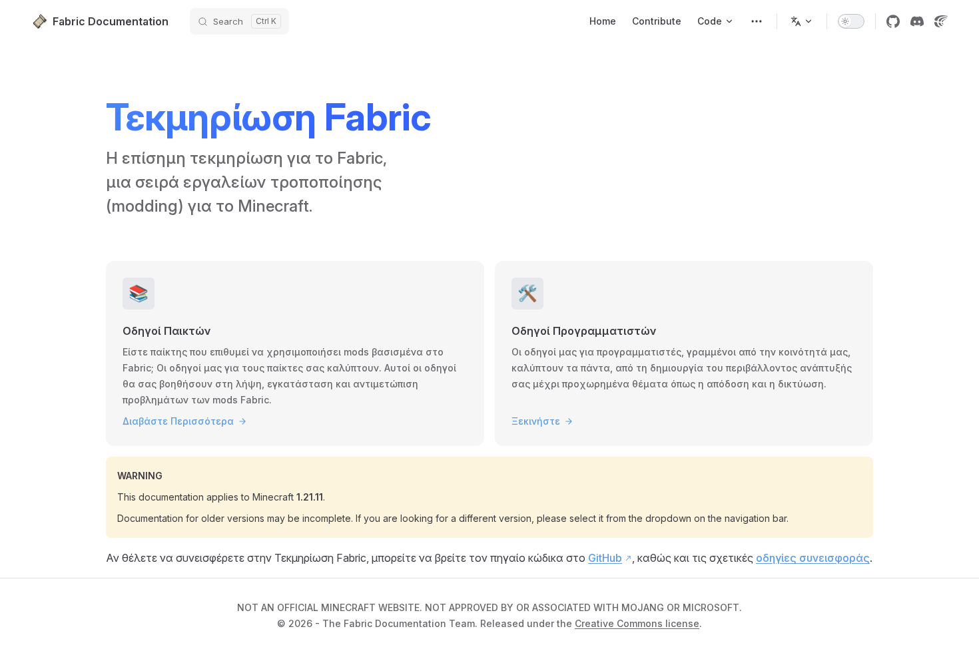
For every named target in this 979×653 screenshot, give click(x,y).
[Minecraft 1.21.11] (756, 21)
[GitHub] (893, 21)
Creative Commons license (637, 623)
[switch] (851, 21)
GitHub (605, 557)
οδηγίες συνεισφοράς (813, 557)
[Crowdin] (941, 21)
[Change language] (802, 21)
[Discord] (917, 21)
